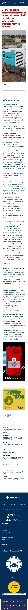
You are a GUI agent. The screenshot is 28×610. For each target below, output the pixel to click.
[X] (8, 386)
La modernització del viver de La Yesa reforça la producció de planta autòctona (13, 458)
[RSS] (16, 605)
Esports (5, 442)
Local (5, 84)
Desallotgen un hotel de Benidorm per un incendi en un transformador (14, 465)
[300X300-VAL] (14, 399)
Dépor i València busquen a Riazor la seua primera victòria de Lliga (13, 479)
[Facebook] (4, 386)
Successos (6, 427)
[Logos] (14, 594)
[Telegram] (19, 605)
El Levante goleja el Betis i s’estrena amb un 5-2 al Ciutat (13, 451)
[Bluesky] (5, 608)
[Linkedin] (10, 605)
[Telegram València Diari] (14, 382)
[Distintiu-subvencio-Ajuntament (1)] (14, 587)
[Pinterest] (11, 386)
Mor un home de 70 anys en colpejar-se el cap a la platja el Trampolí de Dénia (13, 472)
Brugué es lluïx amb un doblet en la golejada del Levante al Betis (13, 445)
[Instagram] (7, 605)
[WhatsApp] (15, 386)
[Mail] (13, 605)
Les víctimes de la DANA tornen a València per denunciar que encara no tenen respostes (13, 438)
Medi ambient (7, 455)
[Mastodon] (7, 608)
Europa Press (15, 89)
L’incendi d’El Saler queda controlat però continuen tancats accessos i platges (13, 431)
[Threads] (10, 608)
